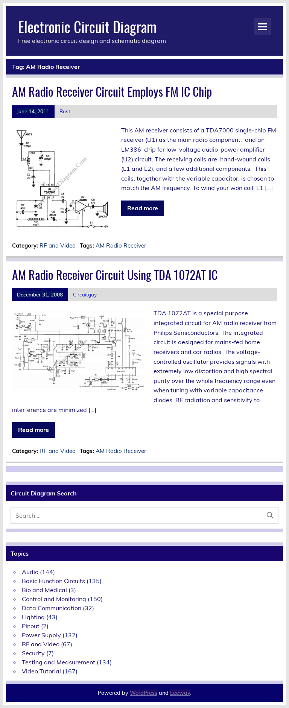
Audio (30, 572)
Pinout (31, 626)
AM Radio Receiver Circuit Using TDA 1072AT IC (115, 274)
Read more (142, 208)
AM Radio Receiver (121, 245)
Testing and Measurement (58, 662)
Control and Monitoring (54, 599)
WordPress (143, 693)
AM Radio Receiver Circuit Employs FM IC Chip (112, 91)
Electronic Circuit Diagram (87, 26)
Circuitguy (85, 294)
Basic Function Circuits (53, 581)
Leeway (180, 693)
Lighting (33, 617)
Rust (64, 111)
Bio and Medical (44, 590)
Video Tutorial (41, 671)
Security (33, 653)
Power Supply (41, 635)
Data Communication (51, 608)
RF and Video (58, 245)
